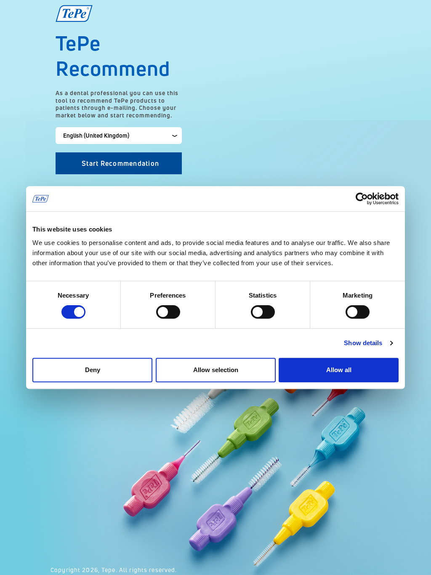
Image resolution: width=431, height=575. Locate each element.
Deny (92, 369)
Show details (363, 342)
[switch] (168, 312)
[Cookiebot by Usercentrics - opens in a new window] (362, 198)
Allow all (338, 369)
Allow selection (215, 369)
